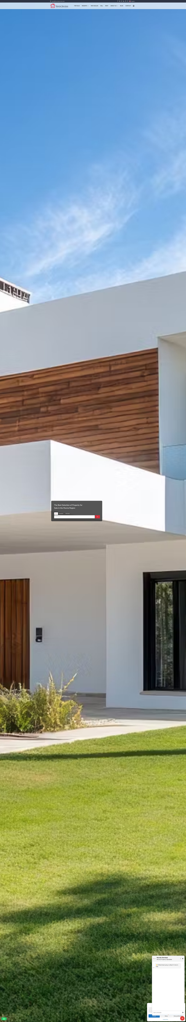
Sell (101, 6)
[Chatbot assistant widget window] (168, 985)
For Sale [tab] (67, 513)
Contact (128, 6)
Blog (121, 6)
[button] (4, 1018)
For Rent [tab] (61, 513)
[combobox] (74, 516)
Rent (106, 6)
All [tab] (56, 513)
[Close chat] (182, 1018)
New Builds (94, 6)
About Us (113, 6)
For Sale (77, 6)
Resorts (84, 6)
